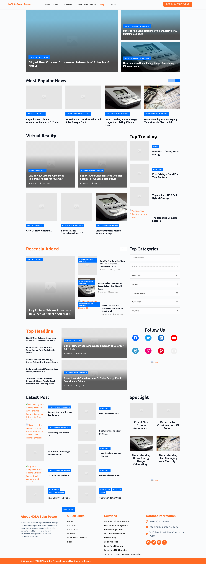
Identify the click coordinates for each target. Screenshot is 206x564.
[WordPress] (135, 351)
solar (155, 146)
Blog (102, 5)
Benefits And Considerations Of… (72, 232)
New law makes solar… (110, 413)
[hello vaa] (161, 338)
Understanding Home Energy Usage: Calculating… (141, 460)
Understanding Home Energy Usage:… (108, 232)
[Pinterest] (161, 351)
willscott (33, 183)
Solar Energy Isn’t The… (59, 498)
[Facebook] (135, 338)
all (123, 249)
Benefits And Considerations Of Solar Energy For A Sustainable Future (112, 264)
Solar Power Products (87, 5)
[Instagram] (148, 351)
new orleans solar (39, 57)
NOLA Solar (157, 169)
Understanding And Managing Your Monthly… (168, 458)
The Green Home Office (110, 498)
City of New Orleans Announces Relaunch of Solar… (43, 121)
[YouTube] (174, 338)
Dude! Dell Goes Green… (110, 475)
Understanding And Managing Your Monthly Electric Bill (160, 121)
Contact (113, 5)
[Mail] (174, 351)
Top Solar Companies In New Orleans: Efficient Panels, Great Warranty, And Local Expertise (40, 381)
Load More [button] (68, 510)
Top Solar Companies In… (59, 475)
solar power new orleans (137, 26)
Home (47, 5)
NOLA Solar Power (19, 4)
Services (68, 5)
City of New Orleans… (39, 230)
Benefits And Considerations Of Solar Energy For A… (83, 121)
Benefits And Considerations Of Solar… (168, 425)
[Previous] (171, 80)
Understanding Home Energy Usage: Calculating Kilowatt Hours (121, 122)
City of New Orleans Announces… (141, 425)
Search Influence (82, 561)
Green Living (54, 489)
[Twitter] (148, 338)
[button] (153, 4)
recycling (117, 489)
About (55, 5)
